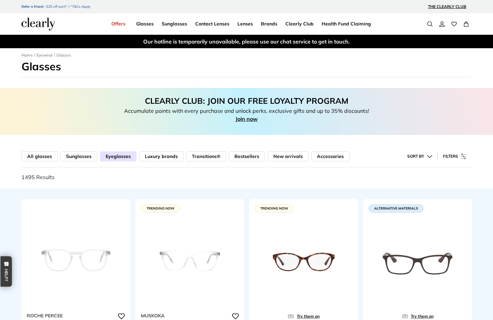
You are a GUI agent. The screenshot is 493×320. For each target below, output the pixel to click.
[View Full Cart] (466, 24)
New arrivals (288, 156)
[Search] (430, 24)
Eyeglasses (118, 156)
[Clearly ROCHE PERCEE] (76, 261)
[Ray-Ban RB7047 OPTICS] (418, 261)
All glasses (39, 156)
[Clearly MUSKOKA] (190, 261)
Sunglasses (79, 156)
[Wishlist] (454, 24)
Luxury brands (161, 156)
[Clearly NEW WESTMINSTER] (303, 261)
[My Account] (442, 24)
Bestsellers (246, 156)
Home (27, 55)
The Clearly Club (447, 6)
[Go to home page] (38, 24)
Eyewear (45, 55)
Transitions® (206, 156)
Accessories (330, 156)
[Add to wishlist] (121, 316)
